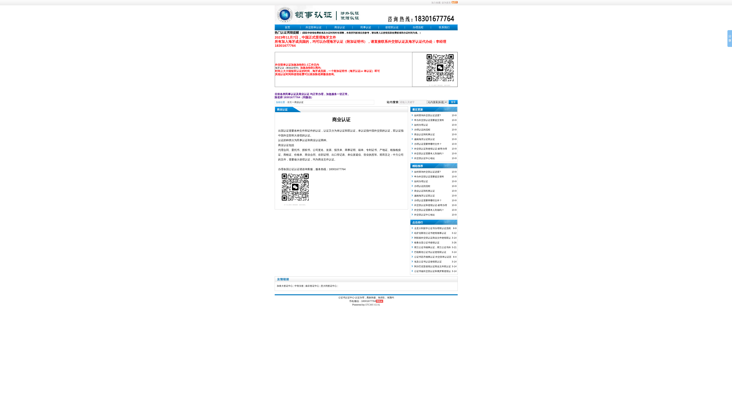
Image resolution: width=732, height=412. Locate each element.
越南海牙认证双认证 (424, 139)
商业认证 (339, 27)
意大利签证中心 (329, 286)
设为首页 (446, 2)
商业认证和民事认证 (424, 134)
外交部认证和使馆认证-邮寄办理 (430, 148)
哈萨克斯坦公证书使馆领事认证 (430, 233)
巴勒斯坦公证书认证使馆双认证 (430, 252)
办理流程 (418, 27)
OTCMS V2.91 (372, 304)
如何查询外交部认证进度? (427, 115)
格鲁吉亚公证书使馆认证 (426, 242)
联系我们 (444, 27)
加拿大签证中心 (285, 286)
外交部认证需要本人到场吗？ (429, 153)
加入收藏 (436, 2)
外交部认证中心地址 (424, 158)
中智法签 (299, 286)
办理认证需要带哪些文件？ (428, 144)
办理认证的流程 (422, 129)
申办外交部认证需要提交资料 (429, 120)
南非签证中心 (312, 286)
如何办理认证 (421, 125)
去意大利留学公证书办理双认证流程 (432, 228)
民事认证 (365, 27)
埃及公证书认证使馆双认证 (428, 261)
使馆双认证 (392, 27)
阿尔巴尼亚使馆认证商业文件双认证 (432, 266)
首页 (287, 27)
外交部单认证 (314, 27)
